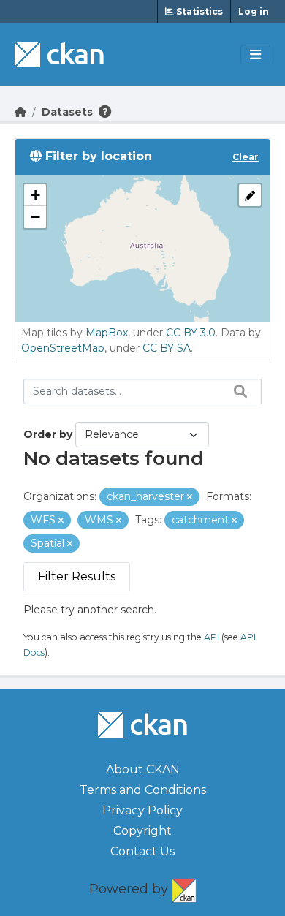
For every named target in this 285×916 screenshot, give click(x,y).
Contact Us (142, 851)
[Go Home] (20, 111)
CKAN (184, 887)
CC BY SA (166, 348)
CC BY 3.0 (191, 332)
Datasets (67, 111)
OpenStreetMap (62, 348)
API (211, 637)
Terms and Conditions (143, 790)
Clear (245, 156)
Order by (47, 434)
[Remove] (189, 497)
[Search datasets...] (237, 391)
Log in (253, 11)
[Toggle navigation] (255, 55)
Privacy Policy (142, 810)
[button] (35, 195)
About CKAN (143, 769)
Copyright (142, 831)
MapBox (107, 332)
